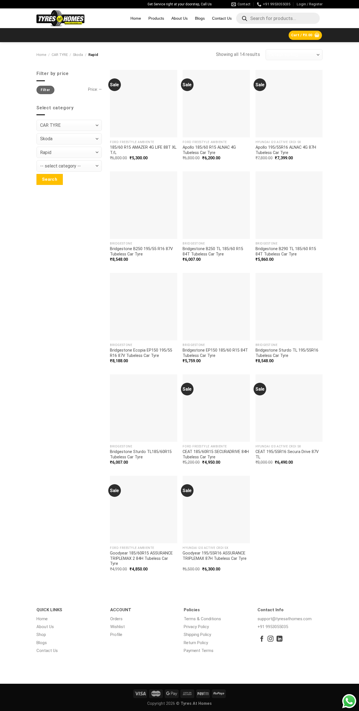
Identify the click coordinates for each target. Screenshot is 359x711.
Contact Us (222, 18)
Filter (45, 90)
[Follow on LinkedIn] (279, 639)
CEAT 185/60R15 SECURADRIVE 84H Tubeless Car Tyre (216, 454)
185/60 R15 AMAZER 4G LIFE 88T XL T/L (143, 150)
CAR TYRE (60, 55)
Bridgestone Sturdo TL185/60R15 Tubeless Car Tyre (141, 454)
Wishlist (117, 626)
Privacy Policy (196, 626)
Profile (116, 634)
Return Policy (196, 642)
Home (135, 18)
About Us (179, 18)
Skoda (78, 55)
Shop (41, 634)
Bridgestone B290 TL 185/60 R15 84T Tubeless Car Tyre (286, 251)
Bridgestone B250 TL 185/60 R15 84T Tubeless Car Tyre (213, 251)
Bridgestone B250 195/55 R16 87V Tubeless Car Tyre (141, 251)
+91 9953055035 (272, 626)
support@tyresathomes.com (284, 618)
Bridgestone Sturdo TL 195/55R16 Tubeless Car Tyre (287, 353)
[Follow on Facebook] (262, 639)
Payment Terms (198, 650)
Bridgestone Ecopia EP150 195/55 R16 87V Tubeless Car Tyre (141, 353)
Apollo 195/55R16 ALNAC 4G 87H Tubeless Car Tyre (286, 150)
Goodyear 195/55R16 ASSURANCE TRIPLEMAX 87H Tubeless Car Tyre (215, 556)
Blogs (200, 18)
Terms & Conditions (202, 618)
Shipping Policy (197, 634)
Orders (116, 618)
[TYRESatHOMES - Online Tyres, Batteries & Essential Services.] (79, 18)
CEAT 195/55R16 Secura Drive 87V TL (287, 454)
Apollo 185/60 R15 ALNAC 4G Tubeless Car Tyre (209, 150)
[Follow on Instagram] (270, 639)
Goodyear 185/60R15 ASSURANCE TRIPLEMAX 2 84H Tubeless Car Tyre (141, 558)
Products (156, 18)
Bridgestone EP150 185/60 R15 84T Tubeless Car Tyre (215, 353)
